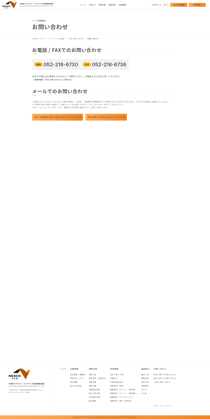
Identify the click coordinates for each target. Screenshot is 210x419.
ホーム (83, 5)
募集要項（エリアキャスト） (122, 397)
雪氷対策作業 (94, 393)
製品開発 (92, 401)
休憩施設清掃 (94, 389)
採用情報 (197, 5)
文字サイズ (156, 5)
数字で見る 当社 (117, 374)
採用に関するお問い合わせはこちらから (105, 117)
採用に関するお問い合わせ (164, 374)
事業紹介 (114, 378)
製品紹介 (112, 5)
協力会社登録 (178, 5)
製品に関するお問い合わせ (164, 378)
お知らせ (92, 5)
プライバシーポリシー (162, 406)
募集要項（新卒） (117, 386)
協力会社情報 (75, 386)
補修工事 (92, 374)
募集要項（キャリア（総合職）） (124, 389)
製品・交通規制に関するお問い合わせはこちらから (56, 117)
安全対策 (145, 382)
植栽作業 (92, 386)
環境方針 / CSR (76, 378)
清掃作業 (92, 382)
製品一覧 (145, 374)
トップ (63, 368)
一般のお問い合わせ (162, 382)
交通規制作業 (94, 397)
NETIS (144, 389)
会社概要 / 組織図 (77, 374)
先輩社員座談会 (116, 382)
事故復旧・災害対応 (97, 378)
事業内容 (102, 5)
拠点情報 (74, 382)
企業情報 (122, 5)
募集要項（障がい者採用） (121, 401)
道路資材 (145, 386)
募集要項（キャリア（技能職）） (124, 393)
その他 (144, 393)
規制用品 (145, 378)
